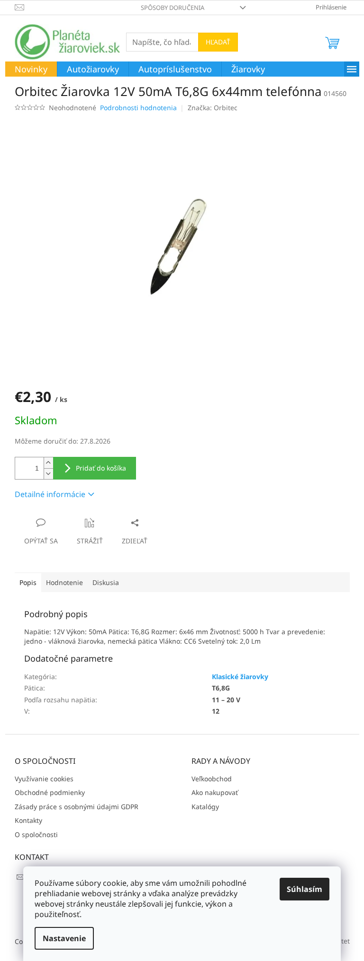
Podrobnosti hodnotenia (138, 107)
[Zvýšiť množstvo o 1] (48, 462)
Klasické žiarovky (240, 676)
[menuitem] (31, 69)
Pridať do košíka (101, 467)
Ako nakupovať (214, 792)
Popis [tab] (27, 582)
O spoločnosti (36, 834)
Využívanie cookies (44, 778)
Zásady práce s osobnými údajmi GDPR (76, 806)
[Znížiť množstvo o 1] (48, 473)
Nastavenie (64, 938)
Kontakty (28, 820)
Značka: (212, 107)
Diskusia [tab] (105, 582)
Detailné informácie (50, 494)
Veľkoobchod (211, 778)
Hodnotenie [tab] (64, 582)
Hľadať (218, 41)
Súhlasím (304, 889)
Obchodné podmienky (50, 792)
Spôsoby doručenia (172, 7)
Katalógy (205, 806)
